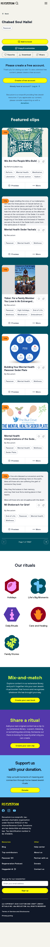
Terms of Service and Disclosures (15, 911)
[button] (39, 161)
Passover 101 (7, 858)
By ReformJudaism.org (13, 167)
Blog (4, 847)
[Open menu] (46, 3)
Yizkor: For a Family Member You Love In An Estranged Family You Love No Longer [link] (19, 300)
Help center (39, 847)
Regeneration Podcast (12, 863)
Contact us (39, 869)
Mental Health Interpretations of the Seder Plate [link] (19, 437)
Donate (25, 790)
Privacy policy (7, 916)
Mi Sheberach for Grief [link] (17, 504)
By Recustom (9, 235)
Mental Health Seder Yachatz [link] (20, 229)
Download (26, 55)
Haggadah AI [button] (7, 869)
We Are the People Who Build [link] (20, 161)
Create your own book (25, 700)
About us (38, 852)
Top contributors (10, 852)
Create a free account (25, 80)
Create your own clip (25, 746)
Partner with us (41, 858)
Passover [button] (7, 28)
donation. (25, 103)
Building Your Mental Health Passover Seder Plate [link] (19, 368)
